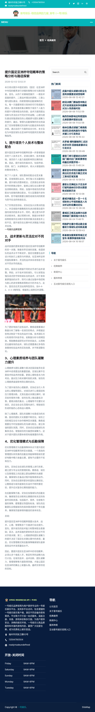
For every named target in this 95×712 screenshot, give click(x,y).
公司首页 (53, 606)
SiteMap (86, 707)
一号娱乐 (22, 707)
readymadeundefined (17, 5)
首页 (41, 40)
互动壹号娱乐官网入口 (64, 284)
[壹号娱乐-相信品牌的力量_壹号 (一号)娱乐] (47, 13)
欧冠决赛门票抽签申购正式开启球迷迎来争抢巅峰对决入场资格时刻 (74, 105)
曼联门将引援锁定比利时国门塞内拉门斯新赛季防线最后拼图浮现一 (74, 159)
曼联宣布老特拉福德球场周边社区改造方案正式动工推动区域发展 (74, 173)
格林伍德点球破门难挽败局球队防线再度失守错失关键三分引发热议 (74, 130)
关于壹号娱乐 (60, 260)
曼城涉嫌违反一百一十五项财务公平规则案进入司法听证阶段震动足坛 (74, 201)
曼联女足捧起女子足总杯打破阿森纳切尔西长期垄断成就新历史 (74, 187)
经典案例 (58, 266)
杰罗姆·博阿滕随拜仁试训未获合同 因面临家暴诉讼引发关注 (74, 144)
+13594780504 (38, 2)
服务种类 (58, 278)
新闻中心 (58, 272)
